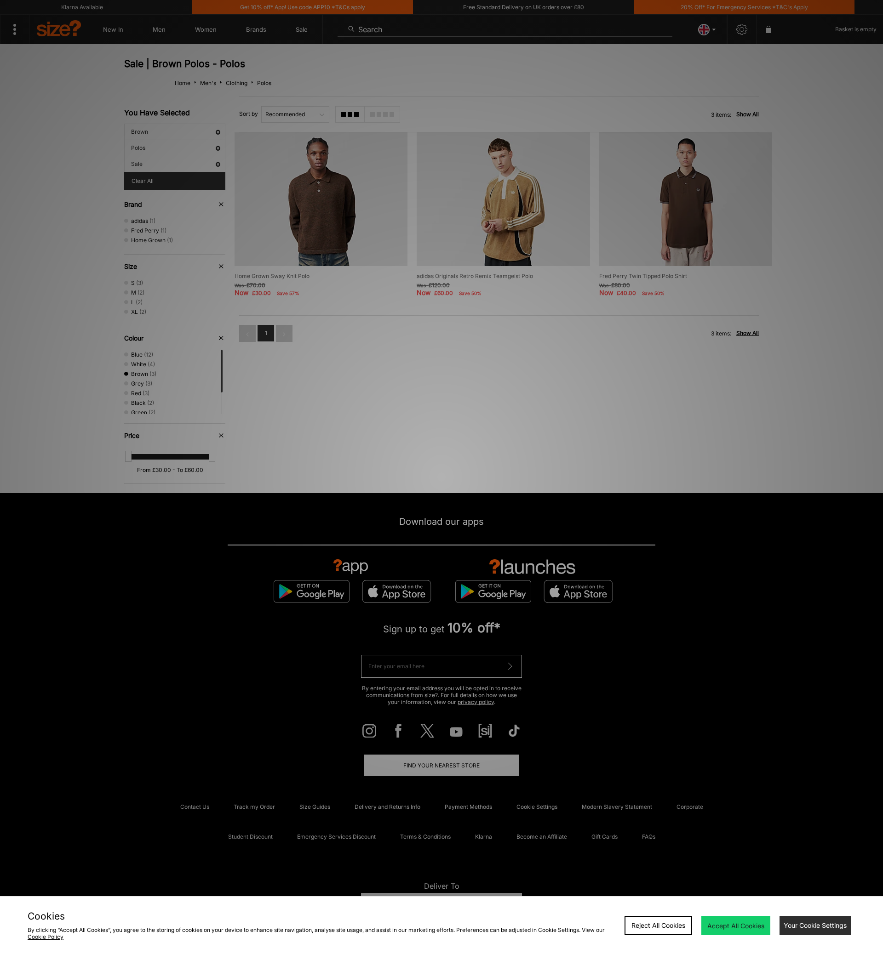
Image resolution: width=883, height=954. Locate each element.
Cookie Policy (45, 936)
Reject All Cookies (658, 925)
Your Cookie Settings (815, 925)
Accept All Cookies (735, 926)
